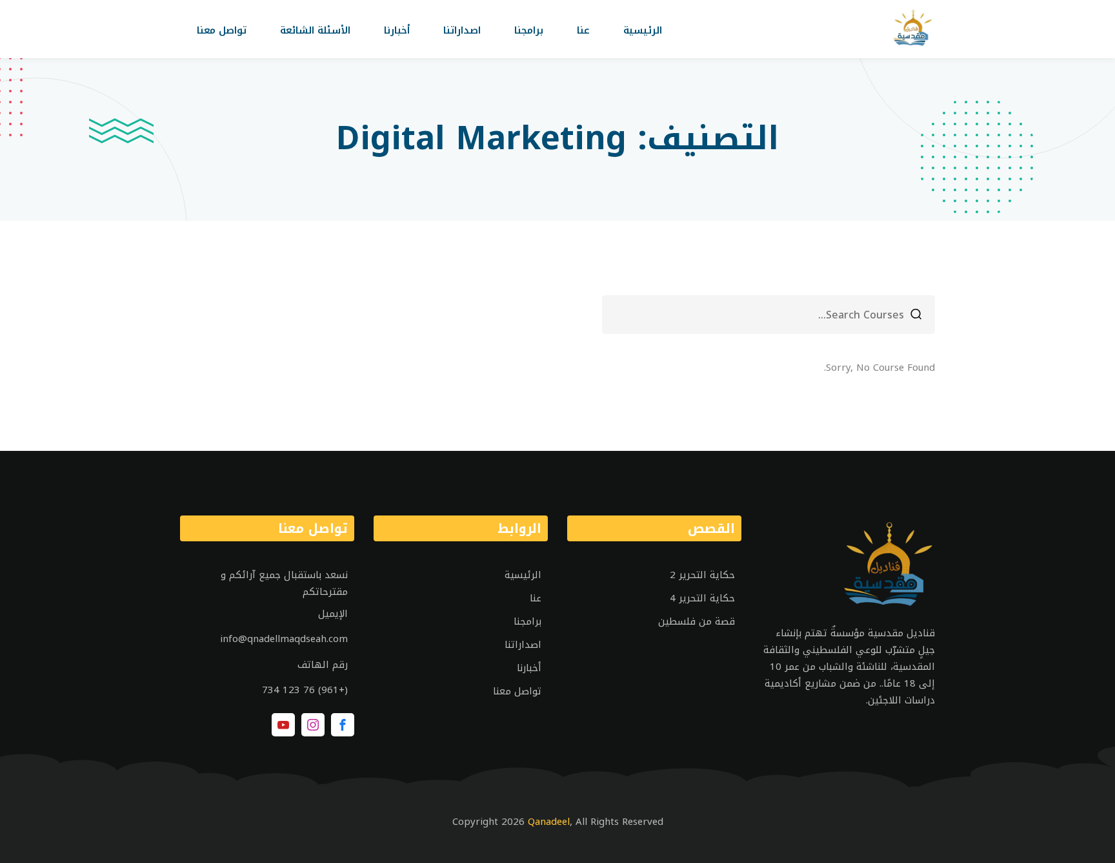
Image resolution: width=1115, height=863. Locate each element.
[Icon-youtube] (283, 724)
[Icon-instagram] (313, 724)
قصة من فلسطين (696, 621)
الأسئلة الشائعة (315, 30)
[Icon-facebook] (342, 724)
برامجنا (528, 30)
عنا (583, 30)
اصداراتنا (462, 30)
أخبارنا (397, 30)
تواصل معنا (221, 30)
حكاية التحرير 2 (702, 575)
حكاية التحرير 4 (702, 598)
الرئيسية (642, 30)
